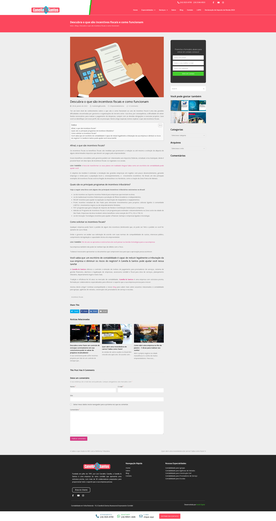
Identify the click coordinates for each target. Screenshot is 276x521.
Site (71, 395)
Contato (190, 10)
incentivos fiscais (77, 297)
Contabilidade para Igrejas (175, 468)
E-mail (120, 386)
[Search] (188, 88)
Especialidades (147, 10)
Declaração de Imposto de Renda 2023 (220, 10)
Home (135, 10)
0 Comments (133, 106)
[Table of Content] (160, 125)
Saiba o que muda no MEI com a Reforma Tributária (90, 451)
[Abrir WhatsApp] (270, 515)
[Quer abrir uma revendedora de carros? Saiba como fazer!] (117, 334)
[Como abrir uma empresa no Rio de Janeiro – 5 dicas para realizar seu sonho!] (149, 333)
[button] (74, 311)
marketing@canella (98, 106)
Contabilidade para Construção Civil (178, 473)
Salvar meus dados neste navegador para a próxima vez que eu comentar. (100, 404)
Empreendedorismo (117, 106)
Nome (73, 386)
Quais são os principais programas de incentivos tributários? (92, 131)
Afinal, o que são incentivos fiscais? (83, 128)
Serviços (162, 10)
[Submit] (203, 89)
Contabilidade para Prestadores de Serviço (181, 476)
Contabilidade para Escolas (175, 478)
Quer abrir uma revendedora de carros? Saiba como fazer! (182, 451)
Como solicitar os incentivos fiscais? (83, 133)
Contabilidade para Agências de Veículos (180, 470)
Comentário (75, 409)
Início (72, 26)
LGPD (199, 10)
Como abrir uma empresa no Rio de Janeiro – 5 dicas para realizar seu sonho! (148, 347)
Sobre (173, 10)
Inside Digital (200, 504)
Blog (181, 10)
